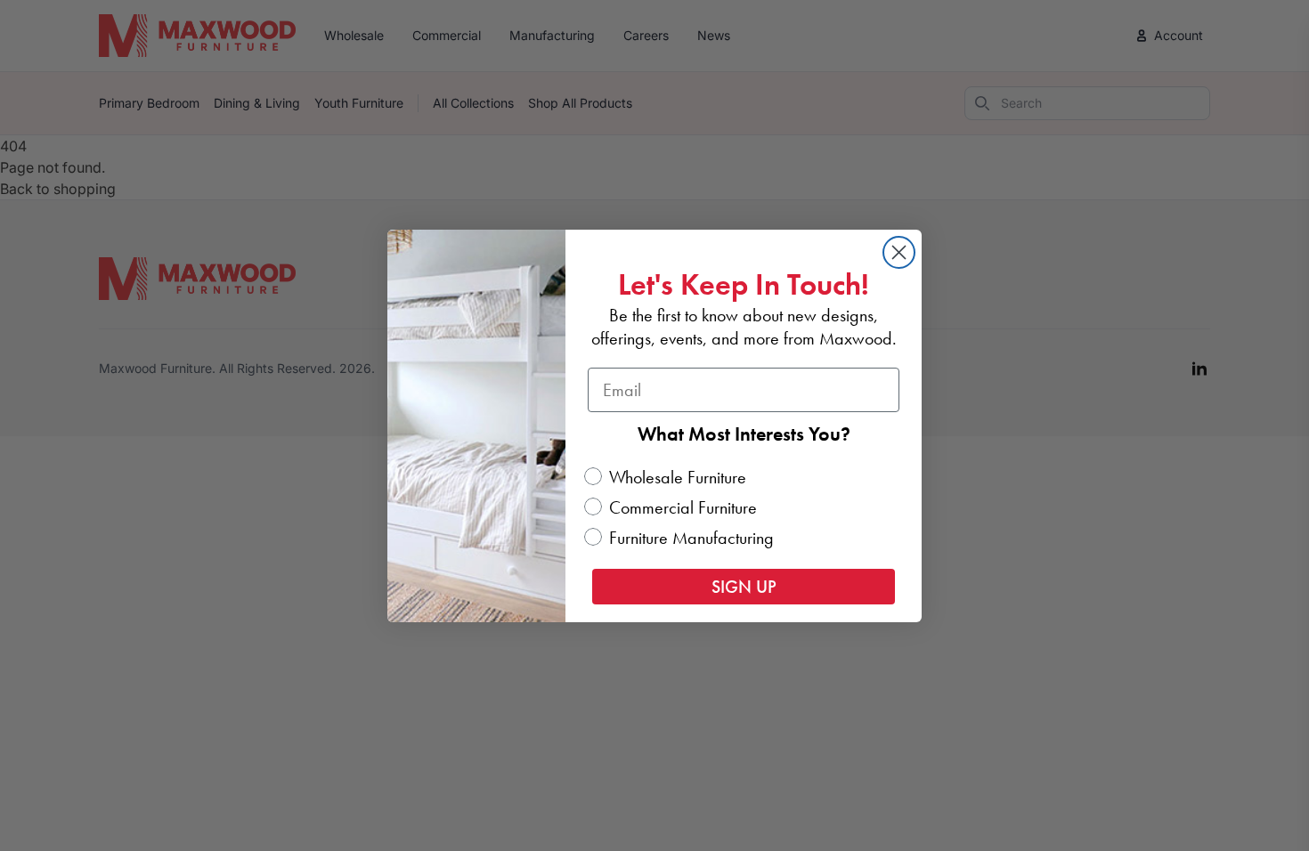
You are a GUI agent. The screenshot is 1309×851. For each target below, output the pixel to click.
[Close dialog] (899, 252)
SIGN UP (743, 586)
